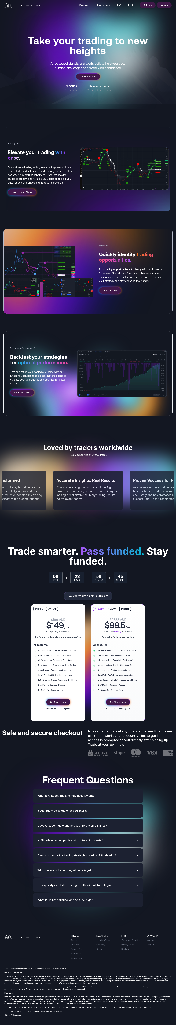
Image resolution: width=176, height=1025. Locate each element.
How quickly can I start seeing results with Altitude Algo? (74, 885)
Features (83, 5)
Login (149, 5)
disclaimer (60, 1011)
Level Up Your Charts (22, 192)
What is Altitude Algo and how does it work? (65, 795)
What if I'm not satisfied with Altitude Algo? (65, 900)
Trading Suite (77, 949)
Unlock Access (110, 290)
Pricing (74, 940)
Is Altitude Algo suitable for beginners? (62, 810)
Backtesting (76, 958)
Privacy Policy (127, 944)
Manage (150, 940)
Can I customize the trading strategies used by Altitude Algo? (77, 855)
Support (150, 944)
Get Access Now (22, 392)
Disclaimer (126, 949)
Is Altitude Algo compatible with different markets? (70, 840)
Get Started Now (88, 76)
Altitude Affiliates (103, 940)
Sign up (164, 5)
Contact (99, 949)
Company (100, 944)
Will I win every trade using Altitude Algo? (64, 870)
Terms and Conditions (131, 940)
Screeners (76, 953)
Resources (102, 5)
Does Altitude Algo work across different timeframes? (72, 825)
